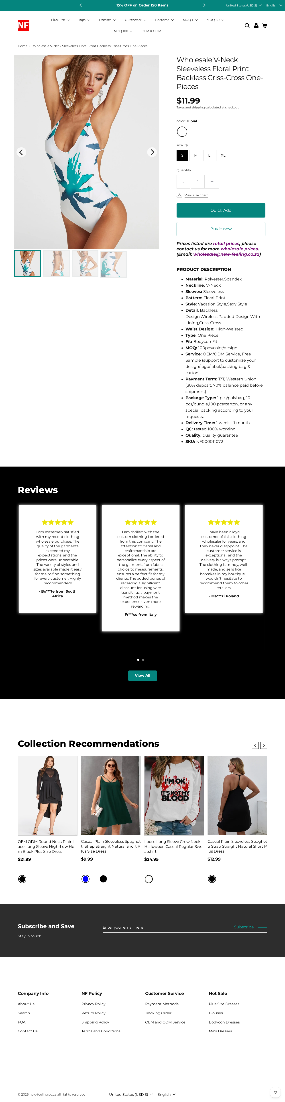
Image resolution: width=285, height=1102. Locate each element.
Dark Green (112, 878)
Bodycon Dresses (224, 1022)
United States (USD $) (241, 5)
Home (22, 46)
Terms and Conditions (100, 1031)
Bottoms (162, 20)
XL (223, 155)
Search (24, 1013)
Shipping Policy (95, 1022)
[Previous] (81, 5)
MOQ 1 (188, 20)
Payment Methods (162, 1004)
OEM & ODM (151, 31)
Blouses (216, 1013)
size (182, 145)
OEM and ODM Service (165, 1022)
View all (142, 675)
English (271, 5)
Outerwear (133, 20)
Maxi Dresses (220, 1031)
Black (22, 879)
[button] (247, 25)
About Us (26, 1004)
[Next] (204, 5)
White (148, 879)
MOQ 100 (121, 31)
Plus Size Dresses (224, 1004)
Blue (85, 878)
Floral (182, 131)
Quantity (184, 170)
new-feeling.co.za (43, 1094)
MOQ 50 (213, 20)
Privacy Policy (93, 1004)
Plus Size (58, 20)
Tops (82, 20)
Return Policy (93, 1013)
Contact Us (28, 1031)
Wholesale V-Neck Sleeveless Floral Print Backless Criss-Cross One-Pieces (90, 46)
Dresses (105, 20)
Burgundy (94, 878)
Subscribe (244, 927)
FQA (21, 1022)
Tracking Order (158, 1013)
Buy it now (221, 228)
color (187, 121)
